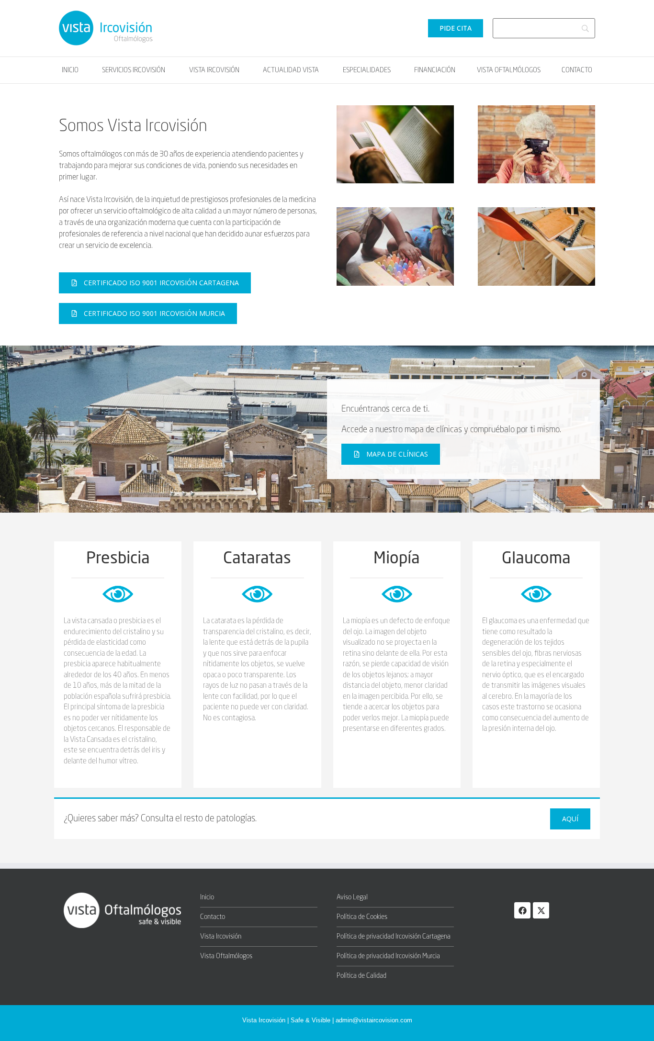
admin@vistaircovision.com (374, 1020)
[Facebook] (522, 910)
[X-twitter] (541, 910)
